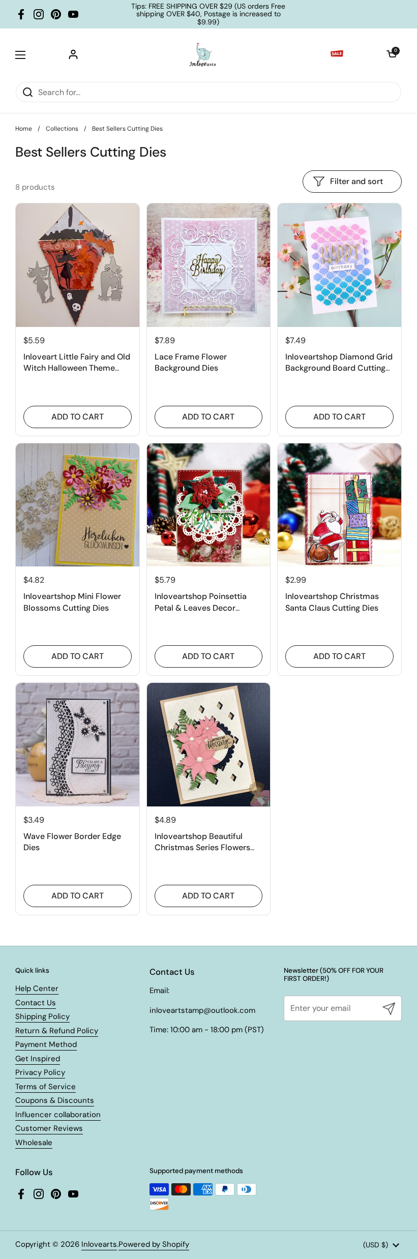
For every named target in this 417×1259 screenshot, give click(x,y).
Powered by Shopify (153, 1244)
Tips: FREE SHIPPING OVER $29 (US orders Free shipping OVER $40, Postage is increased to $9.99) (208, 14)
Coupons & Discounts (54, 1100)
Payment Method (46, 1044)
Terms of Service (45, 1087)
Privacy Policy (40, 1072)
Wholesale (33, 1142)
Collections (62, 129)
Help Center (36, 988)
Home (23, 129)
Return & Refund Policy (56, 1031)
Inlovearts (99, 1244)
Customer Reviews (49, 1128)
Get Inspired (37, 1059)
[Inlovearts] (202, 55)
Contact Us (35, 1003)
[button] (391, 55)
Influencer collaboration (58, 1115)
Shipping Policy (42, 1016)
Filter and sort (356, 181)
